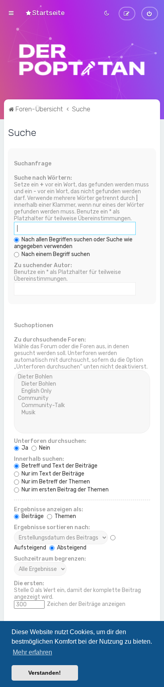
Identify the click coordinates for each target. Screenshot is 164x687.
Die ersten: (29, 583)
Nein (44, 447)
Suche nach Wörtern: (43, 178)
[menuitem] (44, 13)
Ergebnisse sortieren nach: (52, 527)
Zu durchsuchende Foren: (50, 339)
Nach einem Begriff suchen (55, 254)
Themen (64, 516)
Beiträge (32, 516)
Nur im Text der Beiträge (52, 473)
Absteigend (71, 547)
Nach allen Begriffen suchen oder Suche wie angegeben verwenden (73, 243)
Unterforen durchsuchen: (50, 441)
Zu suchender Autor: (43, 265)
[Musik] (81, 412)
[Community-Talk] (81, 405)
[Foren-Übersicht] (82, 60)
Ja (24, 447)
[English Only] (81, 391)
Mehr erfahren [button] (32, 652)
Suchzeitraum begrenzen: (50, 558)
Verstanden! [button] (44, 673)
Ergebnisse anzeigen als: (48, 509)
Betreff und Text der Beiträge (59, 465)
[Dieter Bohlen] (81, 376)
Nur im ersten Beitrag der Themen (64, 489)
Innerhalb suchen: (39, 459)
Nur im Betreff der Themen (55, 481)
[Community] (81, 398)
